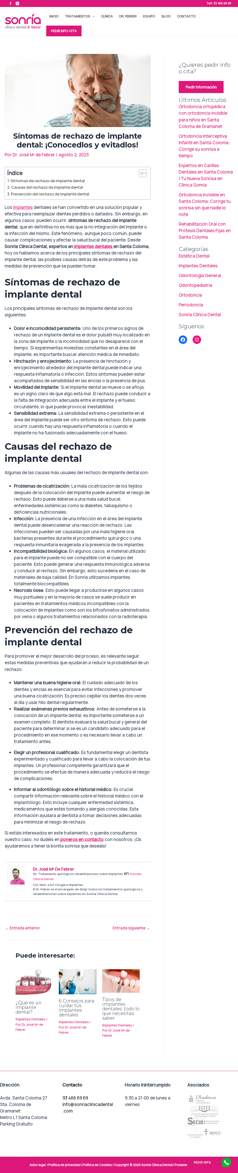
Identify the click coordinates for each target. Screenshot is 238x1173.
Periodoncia (191, 305)
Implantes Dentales (31, 1019)
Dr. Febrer (128, 16)
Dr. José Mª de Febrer (53, 869)
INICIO (54, 16)
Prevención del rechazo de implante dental (50, 194)
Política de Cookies (97, 1165)
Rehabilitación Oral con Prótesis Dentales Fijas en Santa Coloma (205, 230)
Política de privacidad (64, 1165)
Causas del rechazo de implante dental (47, 187)
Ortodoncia (190, 295)
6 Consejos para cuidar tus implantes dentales (76, 1008)
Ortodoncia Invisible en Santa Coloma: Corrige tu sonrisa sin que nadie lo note (205, 204)
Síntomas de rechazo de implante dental (47, 180)
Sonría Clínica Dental (200, 315)
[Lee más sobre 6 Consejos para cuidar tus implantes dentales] (77, 981)
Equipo (149, 16)
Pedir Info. (203, 1162)
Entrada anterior (22, 928)
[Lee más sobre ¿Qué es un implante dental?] (34, 982)
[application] (92, 16)
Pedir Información (201, 87)
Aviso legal (38, 1165)
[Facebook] (183, 339)
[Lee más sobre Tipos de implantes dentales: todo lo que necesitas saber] (121, 981)
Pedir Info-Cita (64, 31)
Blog (166, 16)
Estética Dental (194, 256)
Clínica (107, 16)
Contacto (186, 16)
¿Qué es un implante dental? (28, 1007)
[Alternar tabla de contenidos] (140, 173)
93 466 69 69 (75, 1098)
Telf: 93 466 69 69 (219, 3)
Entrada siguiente (131, 928)
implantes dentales (93, 246)
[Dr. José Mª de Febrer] (16, 876)
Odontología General (200, 275)
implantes (23, 207)
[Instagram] (197, 339)
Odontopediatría (195, 285)
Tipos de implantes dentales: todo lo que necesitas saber (120, 1009)
